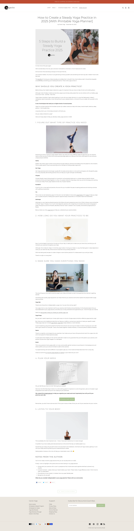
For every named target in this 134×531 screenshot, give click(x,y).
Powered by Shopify (101, 527)
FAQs (50, 504)
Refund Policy (52, 508)
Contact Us (52, 513)
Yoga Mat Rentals (33, 510)
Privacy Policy (52, 506)
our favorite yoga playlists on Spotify (54, 352)
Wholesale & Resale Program (36, 506)
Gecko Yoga (93, 527)
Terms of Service (53, 510)
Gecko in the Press (34, 513)
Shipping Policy (53, 512)
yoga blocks (54, 323)
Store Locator (32, 504)
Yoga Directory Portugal (35, 512)
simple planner (48, 393)
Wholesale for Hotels (34, 508)
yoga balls (60, 323)
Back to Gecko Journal (68, 491)
